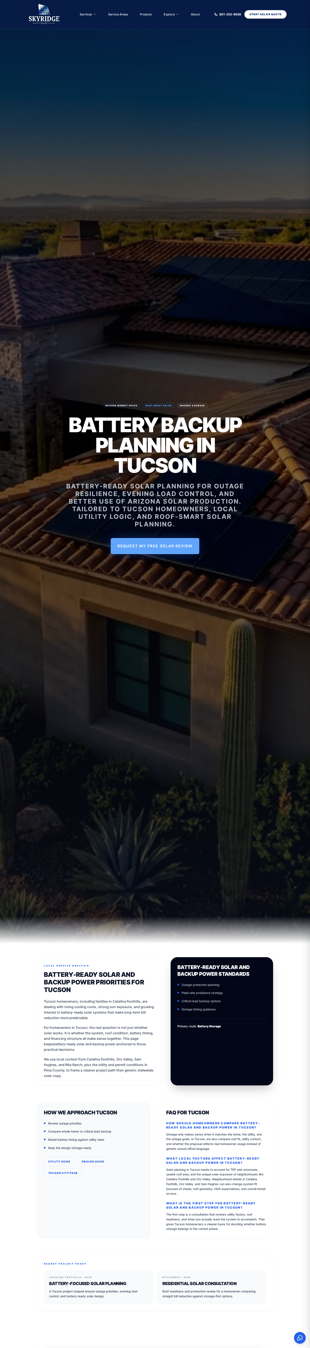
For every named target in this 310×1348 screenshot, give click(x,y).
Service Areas (118, 14)
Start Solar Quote (265, 14)
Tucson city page (63, 1173)
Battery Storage (209, 1026)
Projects (146, 14)
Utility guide (59, 1161)
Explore (169, 14)
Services (86, 14)
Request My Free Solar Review (155, 546)
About (195, 14)
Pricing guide (93, 1161)
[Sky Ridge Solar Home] (44, 14)
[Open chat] (300, 1338)
